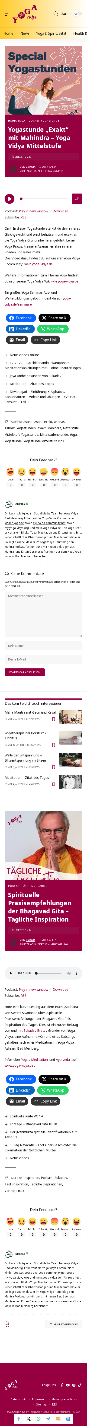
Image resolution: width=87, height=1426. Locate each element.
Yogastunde (50, 120)
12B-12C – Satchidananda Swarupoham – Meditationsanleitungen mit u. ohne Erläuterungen (43, 365)
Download (60, 211)
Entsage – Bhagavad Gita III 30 (33, 1124)
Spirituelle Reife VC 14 (26, 1116)
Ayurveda (63, 1059)
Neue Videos (19, 1157)
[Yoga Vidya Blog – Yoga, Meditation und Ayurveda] (11, 1385)
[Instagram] (74, 1385)
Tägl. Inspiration (34, 886)
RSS (23, 217)
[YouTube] (67, 1385)
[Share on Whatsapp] (39, 1419)
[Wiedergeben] (9, 199)
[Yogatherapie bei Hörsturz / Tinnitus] (70, 738)
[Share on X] (29, 1419)
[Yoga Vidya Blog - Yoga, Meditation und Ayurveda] (25, 14)
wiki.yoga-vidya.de (64, 281)
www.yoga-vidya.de (19, 1065)
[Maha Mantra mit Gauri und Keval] (70, 717)
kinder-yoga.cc (14, 523)
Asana (27, 421)
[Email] (58, 1419)
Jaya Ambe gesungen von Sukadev (35, 375)
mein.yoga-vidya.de (38, 264)
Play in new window (33, 211)
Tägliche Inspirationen (46, 1184)
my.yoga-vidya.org (17, 528)
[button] (9, 14)
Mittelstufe (71, 428)
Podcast (33, 120)
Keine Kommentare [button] (66, 1324)
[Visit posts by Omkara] (13, 169)
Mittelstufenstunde (54, 434)
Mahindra (54, 428)
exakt (42, 428)
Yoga (73, 434)
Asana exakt (43, 421)
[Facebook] (62, 1385)
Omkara (30, 166)
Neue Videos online (24, 354)
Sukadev (61, 1177)
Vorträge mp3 (14, 1190)
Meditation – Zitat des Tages (32, 383)
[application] (43, 198)
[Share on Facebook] (19, 1419)
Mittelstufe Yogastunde (21, 434)
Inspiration (31, 1177)
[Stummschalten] (77, 199)
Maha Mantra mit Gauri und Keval (30, 712)
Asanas (59, 421)
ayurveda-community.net (49, 523)
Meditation (39, 1059)
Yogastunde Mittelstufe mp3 (44, 441)
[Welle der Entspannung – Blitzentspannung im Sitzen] (70, 760)
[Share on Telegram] (48, 1419)
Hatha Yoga (16, 120)
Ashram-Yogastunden (20, 428)
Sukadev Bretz (34, 1030)
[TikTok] (79, 1385)
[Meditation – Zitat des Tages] (70, 782)
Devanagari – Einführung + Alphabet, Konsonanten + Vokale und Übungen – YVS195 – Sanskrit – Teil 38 (41, 396)
